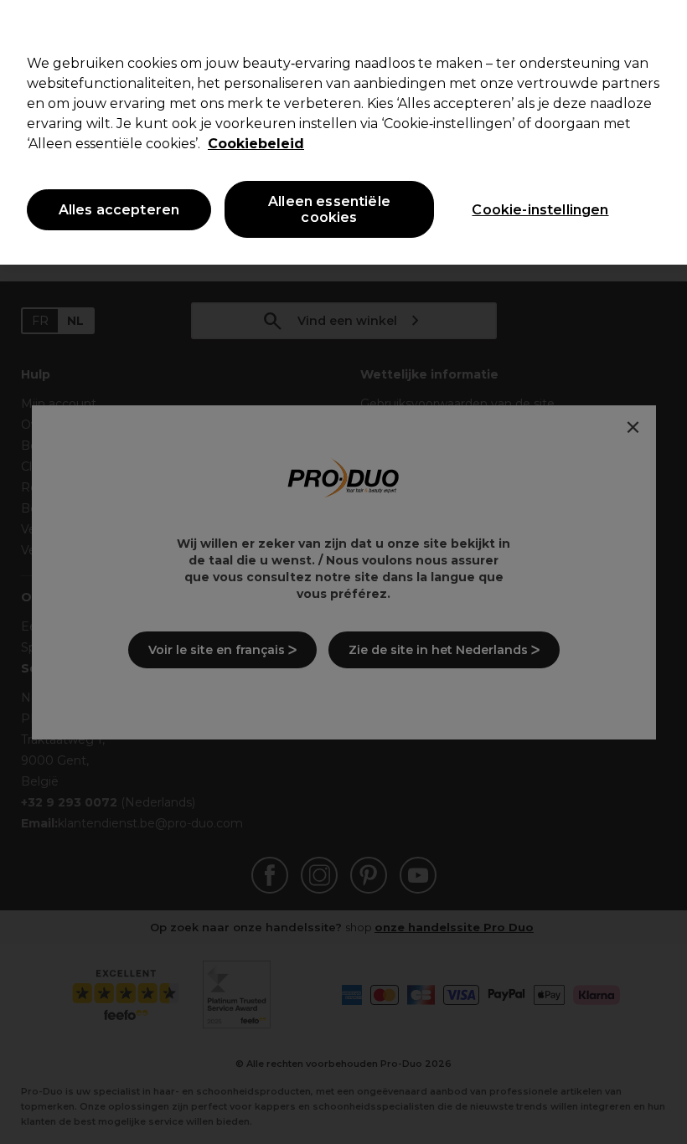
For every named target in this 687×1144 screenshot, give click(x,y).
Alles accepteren (119, 210)
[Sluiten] (660, 26)
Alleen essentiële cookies (329, 209)
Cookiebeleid (256, 144)
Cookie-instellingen (540, 210)
